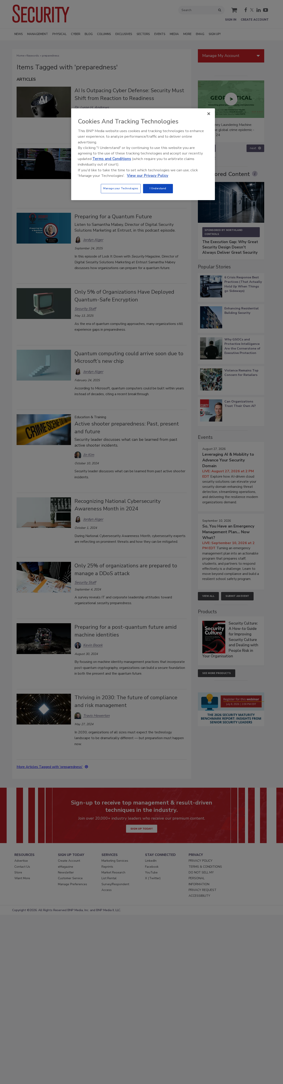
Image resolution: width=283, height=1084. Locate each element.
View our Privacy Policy (147, 175)
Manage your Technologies (120, 188)
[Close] (209, 114)
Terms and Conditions (111, 158)
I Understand (158, 188)
